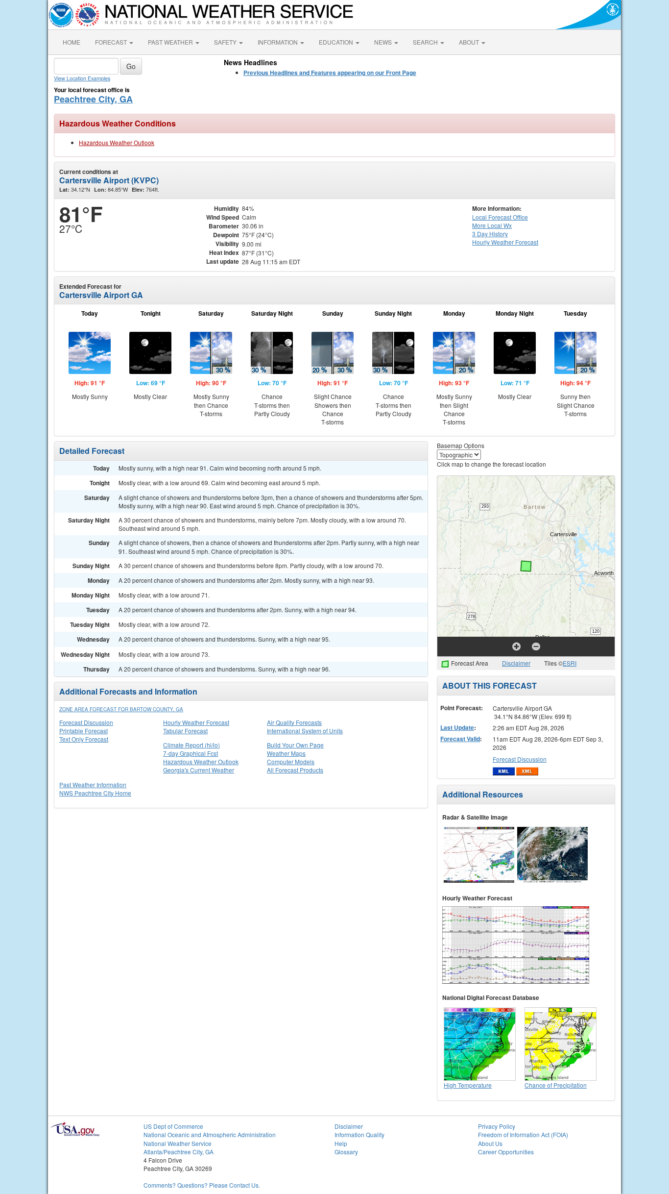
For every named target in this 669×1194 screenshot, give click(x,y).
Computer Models (290, 761)
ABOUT (469, 42)
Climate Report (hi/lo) (191, 745)
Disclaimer (516, 663)
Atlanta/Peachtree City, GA (178, 1151)
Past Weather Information (92, 784)
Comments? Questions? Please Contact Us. (201, 1185)
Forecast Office (500, 217)
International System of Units (305, 730)
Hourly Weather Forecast (196, 722)
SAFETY (226, 42)
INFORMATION (278, 42)
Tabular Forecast (185, 730)
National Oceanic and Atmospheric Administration (209, 1134)
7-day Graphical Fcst (190, 753)
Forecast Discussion (86, 722)
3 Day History (490, 233)
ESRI (569, 663)
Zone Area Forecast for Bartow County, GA (121, 709)
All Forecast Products (295, 770)
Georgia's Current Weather (198, 770)
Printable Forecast (83, 730)
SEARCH (426, 42)
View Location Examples (82, 78)
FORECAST (111, 42)
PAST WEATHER (171, 42)
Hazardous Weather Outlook (116, 142)
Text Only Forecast (83, 739)
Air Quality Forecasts (294, 722)
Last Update (457, 727)
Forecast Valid (460, 738)
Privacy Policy (496, 1126)
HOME (71, 42)
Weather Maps (286, 753)
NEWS (383, 42)
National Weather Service (177, 1143)
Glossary (346, 1151)
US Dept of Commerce (173, 1126)
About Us (490, 1143)
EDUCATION (337, 42)
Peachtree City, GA (93, 99)
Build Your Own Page (295, 745)
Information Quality (359, 1134)
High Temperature (468, 1085)
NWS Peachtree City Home (95, 793)
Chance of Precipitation (556, 1085)
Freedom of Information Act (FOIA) (523, 1134)
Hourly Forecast (505, 242)
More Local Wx (492, 225)
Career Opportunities (506, 1151)
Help (340, 1143)
